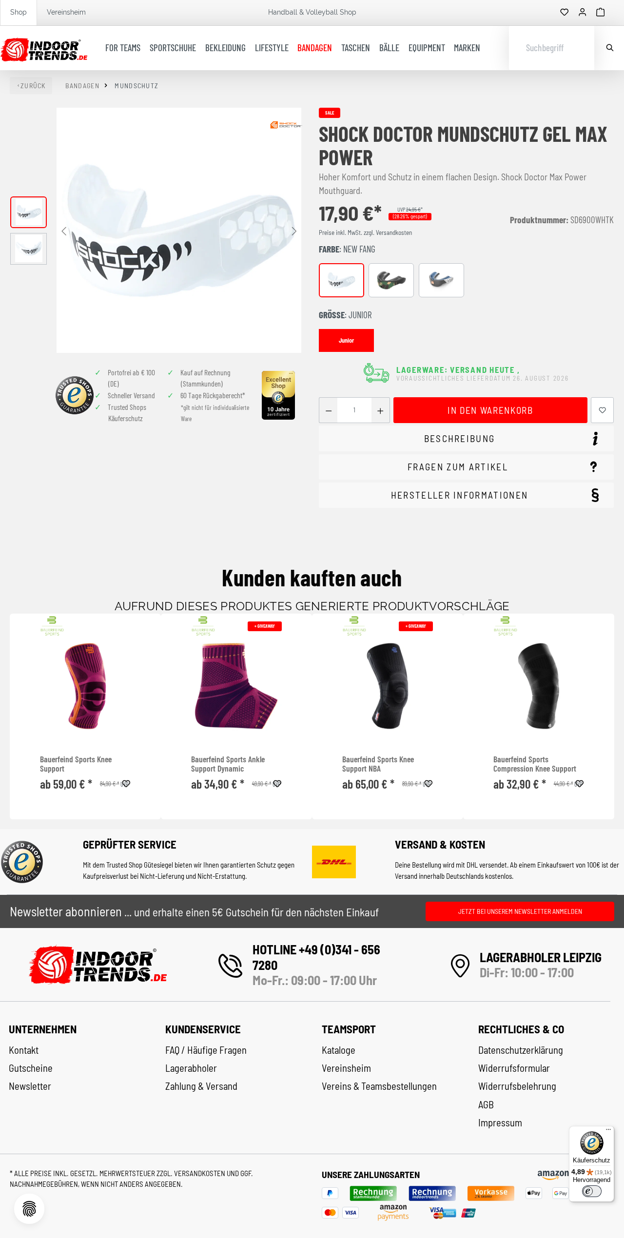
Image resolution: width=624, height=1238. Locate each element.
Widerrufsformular (514, 1068)
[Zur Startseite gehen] (43, 48)
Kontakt (24, 1050)
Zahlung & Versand (201, 1086)
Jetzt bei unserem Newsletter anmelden (520, 911)
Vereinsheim (66, 12)
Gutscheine (31, 1068)
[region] (156, 230)
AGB (486, 1104)
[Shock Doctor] (286, 125)
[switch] (592, 1191)
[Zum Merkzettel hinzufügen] (602, 410)
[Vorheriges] (64, 230)
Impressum (500, 1122)
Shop (18, 12)
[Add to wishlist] (126, 782)
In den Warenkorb (490, 410)
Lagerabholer (191, 1068)
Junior (346, 340)
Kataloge (338, 1050)
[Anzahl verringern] (328, 410)
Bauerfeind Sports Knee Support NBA (378, 764)
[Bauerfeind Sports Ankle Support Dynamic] (236, 686)
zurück (33, 85)
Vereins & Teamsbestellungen (379, 1086)
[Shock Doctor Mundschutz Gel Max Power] (179, 230)
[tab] (466, 438)
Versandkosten (200, 1173)
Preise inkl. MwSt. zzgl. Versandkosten (365, 232)
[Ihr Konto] (582, 12)
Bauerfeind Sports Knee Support (76, 764)
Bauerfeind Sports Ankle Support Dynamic (228, 764)
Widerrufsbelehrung (517, 1086)
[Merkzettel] (564, 12)
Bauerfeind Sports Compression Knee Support (534, 764)
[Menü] (608, 1132)
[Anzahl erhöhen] (380, 410)
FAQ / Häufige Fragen (206, 1050)
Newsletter (30, 1086)
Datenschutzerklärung (520, 1050)
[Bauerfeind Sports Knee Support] (85, 686)
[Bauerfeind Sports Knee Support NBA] (387, 686)
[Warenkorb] (600, 12)
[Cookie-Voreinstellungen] (29, 1208)
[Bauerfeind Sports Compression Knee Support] (538, 686)
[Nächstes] (294, 230)
